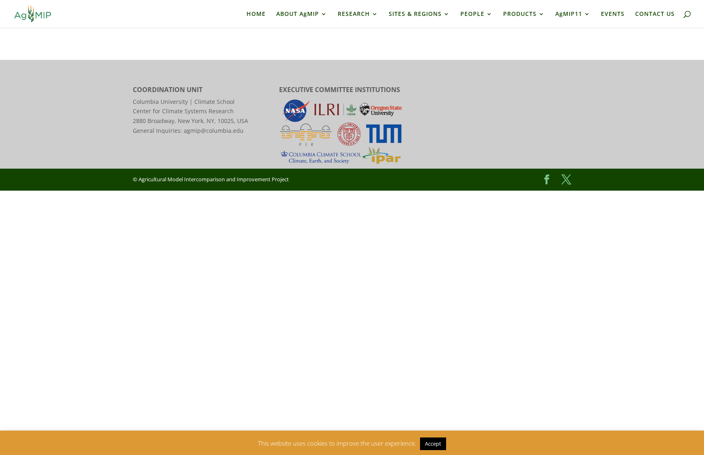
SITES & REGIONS (415, 14)
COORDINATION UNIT (167, 89)
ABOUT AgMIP (297, 14)
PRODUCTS (520, 14)
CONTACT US (655, 14)
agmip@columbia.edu (214, 130)
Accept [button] (433, 443)
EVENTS (613, 14)
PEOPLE (472, 14)
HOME (256, 14)
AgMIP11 (568, 14)
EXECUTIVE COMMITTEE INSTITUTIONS (339, 89)
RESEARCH (354, 14)
